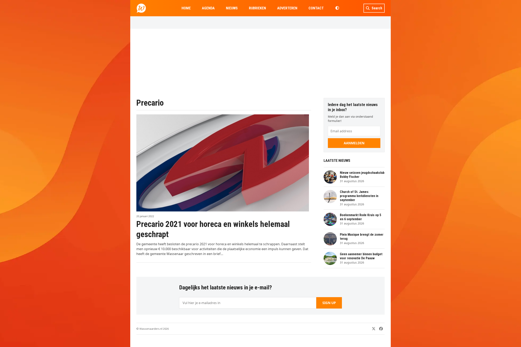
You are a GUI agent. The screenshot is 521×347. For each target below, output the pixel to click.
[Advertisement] (260, 63)
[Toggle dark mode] (337, 8)
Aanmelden (354, 143)
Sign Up (329, 303)
